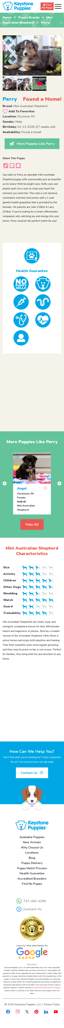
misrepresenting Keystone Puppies (46, 987)
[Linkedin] (46, 1011)
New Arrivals (32, 842)
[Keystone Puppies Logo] (32, 825)
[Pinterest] (36, 1011)
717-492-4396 (34, 901)
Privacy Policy (52, 1004)
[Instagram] (18, 1011)
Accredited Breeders (31, 879)
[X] (27, 1011)
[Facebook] (8, 1011)
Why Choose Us (32, 847)
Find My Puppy (32, 884)
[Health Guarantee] (32, 256)
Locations (32, 853)
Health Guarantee (32, 873)
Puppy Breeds (29, 17)
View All (32, 524)
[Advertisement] (32, 390)
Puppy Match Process (32, 868)
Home (7, 17)
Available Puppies (32, 837)
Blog (32, 858)
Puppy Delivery (32, 863)
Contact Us (29, 773)
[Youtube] (56, 1011)
